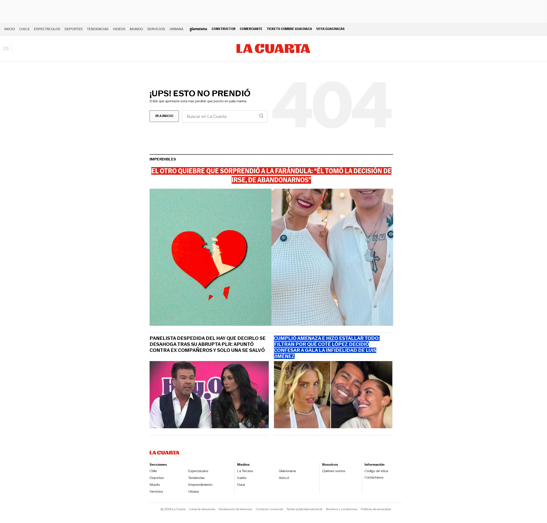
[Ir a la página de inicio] (273, 48)
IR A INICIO (164, 115)
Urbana (176, 29)
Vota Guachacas (330, 28)
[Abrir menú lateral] (7, 48)
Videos (119, 29)
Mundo (136, 29)
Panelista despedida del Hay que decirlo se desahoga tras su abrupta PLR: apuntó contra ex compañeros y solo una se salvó (208, 344)
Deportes (74, 29)
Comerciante (251, 28)
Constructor (223, 28)
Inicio (9, 29)
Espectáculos (47, 29)
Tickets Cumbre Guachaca (289, 28)
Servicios (156, 29)
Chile (24, 29)
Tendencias (98, 29)
